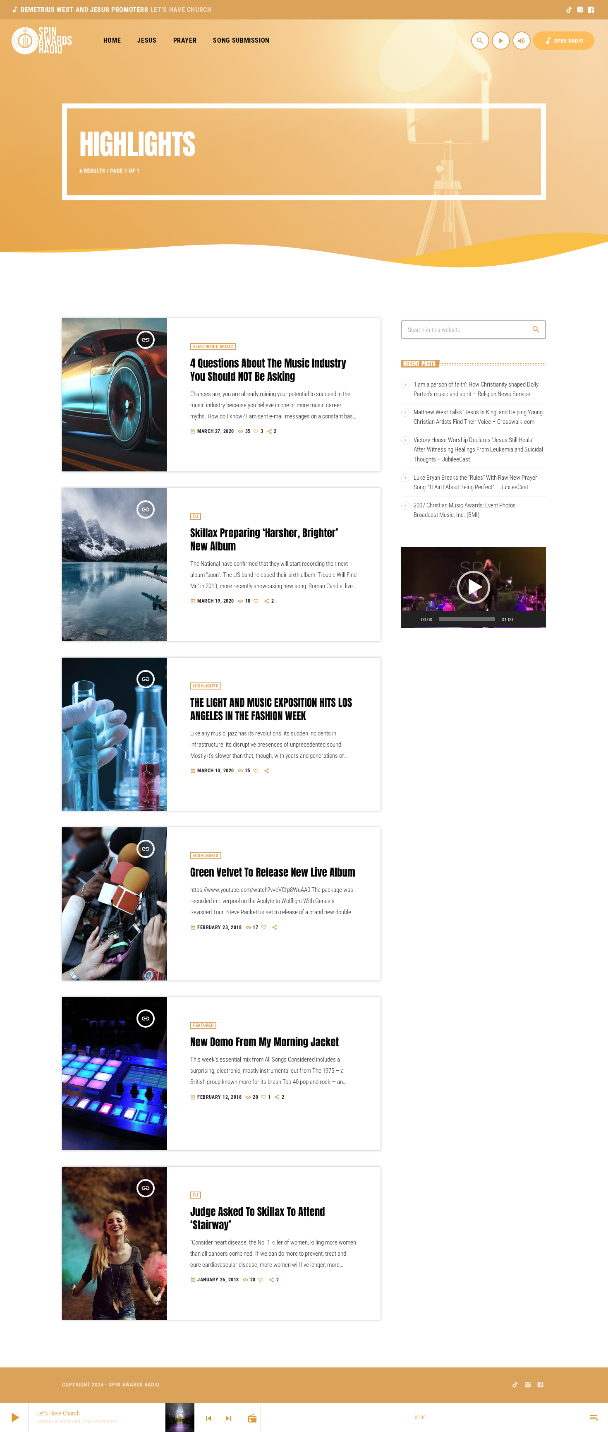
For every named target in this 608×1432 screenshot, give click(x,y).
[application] (473, 587)
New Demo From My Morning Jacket (264, 1042)
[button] (473, 587)
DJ (195, 516)
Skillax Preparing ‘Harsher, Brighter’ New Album (264, 540)
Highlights (205, 686)
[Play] (414, 619)
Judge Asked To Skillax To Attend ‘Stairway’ (257, 1218)
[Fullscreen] (538, 619)
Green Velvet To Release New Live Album (272, 872)
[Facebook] (591, 10)
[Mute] (524, 619)
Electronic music (213, 346)
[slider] (467, 619)
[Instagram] (580, 10)
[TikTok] (569, 10)
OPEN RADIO (564, 40)
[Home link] (42, 40)
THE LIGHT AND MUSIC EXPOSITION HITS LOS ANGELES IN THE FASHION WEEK (271, 709)
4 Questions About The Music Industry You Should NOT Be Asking (268, 370)
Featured (203, 1025)
